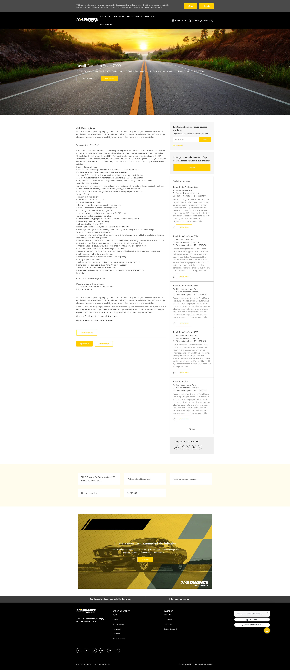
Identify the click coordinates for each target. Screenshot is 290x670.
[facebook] (78, 650)
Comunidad (116, 629)
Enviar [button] (205, 139)
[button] (109, 78)
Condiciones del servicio (203, 664)
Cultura (115, 619)
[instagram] (101, 650)
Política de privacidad (185, 664)
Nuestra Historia (118, 624)
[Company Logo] (87, 20)
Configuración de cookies (153, 7)
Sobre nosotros (135, 16)
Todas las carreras (118, 638)
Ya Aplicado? (106, 24)
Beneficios (119, 16)
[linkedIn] (86, 650)
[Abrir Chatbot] (267, 630)
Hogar (114, 615)
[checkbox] (88, 78)
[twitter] (94, 650)
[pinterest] (117, 650)
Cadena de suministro (172, 629)
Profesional (168, 624)
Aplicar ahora (186, 227)
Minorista (167, 615)
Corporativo (168, 619)
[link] (178, 145)
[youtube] (109, 650)
